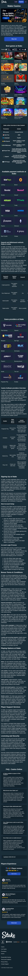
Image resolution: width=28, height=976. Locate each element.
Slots (23, 49)
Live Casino (9, 49)
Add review (14, 873)
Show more (14, 922)
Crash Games (15, 49)
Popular (3, 49)
